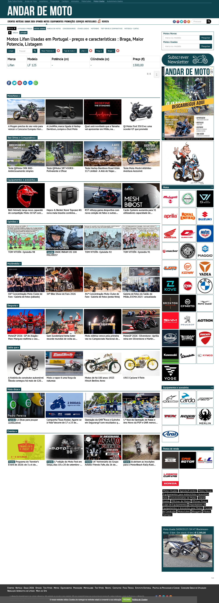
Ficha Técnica (128, 587)
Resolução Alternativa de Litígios (21, 590)
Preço (98, 51)
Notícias (18, 587)
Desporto (12, 305)
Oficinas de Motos (181, 501)
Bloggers (196, 511)
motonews (95, 28)
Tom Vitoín (47, 587)
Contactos (117, 587)
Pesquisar (205, 37)
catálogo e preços (25, 28)
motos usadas (39, 28)
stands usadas (83, 28)
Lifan (83, 51)
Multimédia (13, 263)
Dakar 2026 (30, 21)
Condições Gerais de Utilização (193, 587)
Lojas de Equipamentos (175, 504)
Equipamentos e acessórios (21, 179)
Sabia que (12, 347)
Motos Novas (205, 490)
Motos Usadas (170, 490)
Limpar (11, 51)
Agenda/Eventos (188, 490)
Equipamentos (66, 587)
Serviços (167, 514)
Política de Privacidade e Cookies (166, 587)
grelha (15, 32)
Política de (139, 599)
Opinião (39, 21)
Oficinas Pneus (199, 501)
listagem (23, 32)
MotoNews (12, 95)
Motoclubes (91, 21)
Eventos (11, 21)
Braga (110, 51)
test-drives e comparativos (111, 28)
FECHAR (126, 599)
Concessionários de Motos (183, 497)
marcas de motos (54, 28)
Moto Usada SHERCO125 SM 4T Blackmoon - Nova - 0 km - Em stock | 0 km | (186, 531)
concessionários (69, 28)
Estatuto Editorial (143, 587)
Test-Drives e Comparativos (21, 137)
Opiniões (12, 221)
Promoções (69, 21)
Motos (56, 587)
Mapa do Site (41, 590)
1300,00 (138, 65)
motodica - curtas (131, 28)
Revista (105, 21)
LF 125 (31, 65)
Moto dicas (13, 389)
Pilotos (206, 511)
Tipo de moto (69, 51)
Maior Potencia (47, 51)
